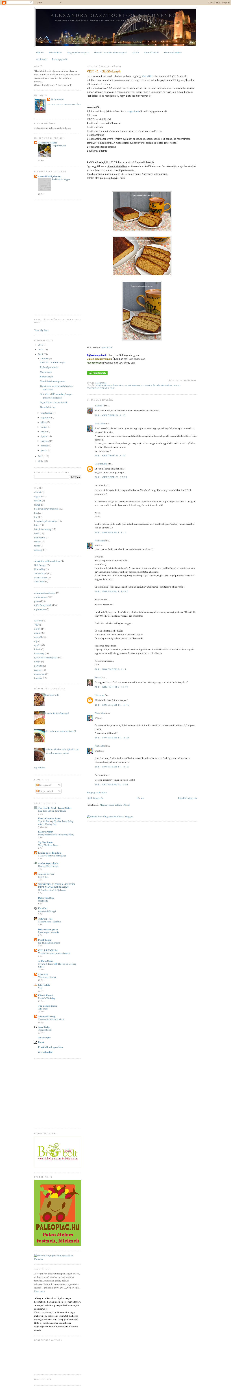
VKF (112, 388)
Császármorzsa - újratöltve (49, 921)
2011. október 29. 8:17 (110, 415)
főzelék (38, 500)
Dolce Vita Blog (46, 897)
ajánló (37, 632)
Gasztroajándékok (173, 52)
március (45, 440)
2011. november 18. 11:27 (112, 766)
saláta (37, 541)
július (44, 422)
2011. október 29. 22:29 (111, 477)
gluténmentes (133, 386)
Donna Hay (39, 569)
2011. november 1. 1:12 (111, 532)
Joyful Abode (106, 347)
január (44, 450)
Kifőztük (38, 620)
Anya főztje (44, 1026)
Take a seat (42, 1008)
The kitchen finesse (47, 1005)
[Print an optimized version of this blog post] (97, 375)
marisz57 (99, 405)
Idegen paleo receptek (78, 52)
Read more (39, 1291)
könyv (37, 661)
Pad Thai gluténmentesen (49, 942)
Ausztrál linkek (151, 52)
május (44, 431)
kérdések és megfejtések (46, 657)
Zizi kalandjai (45, 1051)
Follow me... (43, 876)
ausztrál (38, 637)
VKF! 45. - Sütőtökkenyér (104, 71)
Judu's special (45, 918)
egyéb (37, 645)
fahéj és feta (44, 984)
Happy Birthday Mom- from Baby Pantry (56, 834)
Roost (41, 1042)
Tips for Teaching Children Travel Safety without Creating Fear (55, 822)
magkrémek (133, 111)
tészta (37, 545)
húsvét (37, 649)
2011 (41, 354)
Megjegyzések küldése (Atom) (115, 804)
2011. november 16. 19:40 (112, 704)
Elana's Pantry (45, 831)
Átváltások (41, 59)
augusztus (46, 417)
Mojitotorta (43, 900)
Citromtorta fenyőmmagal (56, 713)
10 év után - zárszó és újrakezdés (52, 890)
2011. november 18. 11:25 (112, 737)
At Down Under (45, 960)
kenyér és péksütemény (157, 386)
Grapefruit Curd (59, 145)
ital (36, 517)
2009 (41, 460)
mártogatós (39, 537)
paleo (177, 386)
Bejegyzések (45, 785)
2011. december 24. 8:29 (111, 784)
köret (36, 525)
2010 (41, 456)
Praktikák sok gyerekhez (50, 1047)
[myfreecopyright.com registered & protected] (57, 1259)
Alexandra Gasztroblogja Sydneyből (116, 15)
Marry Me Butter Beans (48, 845)
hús (36, 512)
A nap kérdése (38, 767)
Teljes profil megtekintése (64, 105)
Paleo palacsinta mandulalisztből (60, 731)
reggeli (37, 669)
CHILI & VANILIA (48, 950)
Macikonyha (44, 1037)
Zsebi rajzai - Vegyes (61, 179)
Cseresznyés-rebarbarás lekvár (51, 1019)
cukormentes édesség (109, 386)
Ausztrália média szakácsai (47, 561)
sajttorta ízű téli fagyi (47, 911)
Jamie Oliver (40, 573)
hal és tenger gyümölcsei (46, 508)
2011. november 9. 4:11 (111, 669)
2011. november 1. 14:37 (111, 591)
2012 (41, 349)
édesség (38, 549)
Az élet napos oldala (48, 863)
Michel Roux (40, 577)
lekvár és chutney (42, 529)
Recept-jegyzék (59, 59)
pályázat (38, 665)
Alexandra (100, 423)
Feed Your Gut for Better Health (52, 810)
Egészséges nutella (49, 367)
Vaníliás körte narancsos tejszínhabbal (54, 953)
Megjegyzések (46, 791)
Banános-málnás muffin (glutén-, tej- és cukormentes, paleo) (61, 751)
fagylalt (38, 496)
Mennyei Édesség (46, 1016)
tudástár (38, 677)
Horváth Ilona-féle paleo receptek (110, 52)
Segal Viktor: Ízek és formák (53, 402)
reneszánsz (39, 674)
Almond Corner (46, 873)
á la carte (43, 974)
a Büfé (37, 628)
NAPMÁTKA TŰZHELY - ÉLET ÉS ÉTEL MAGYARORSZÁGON (56, 885)
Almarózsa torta (51, 694)
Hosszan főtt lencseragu (48, 866)
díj (35, 641)
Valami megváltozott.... (48, 977)
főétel (37, 504)
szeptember (47, 412)
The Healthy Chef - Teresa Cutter (55, 807)
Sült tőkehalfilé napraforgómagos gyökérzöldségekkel (56, 395)
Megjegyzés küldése (97, 792)
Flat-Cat (42, 908)
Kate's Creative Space (49, 818)
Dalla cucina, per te (48, 929)
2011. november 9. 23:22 (111, 686)
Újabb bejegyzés (95, 798)
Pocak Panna (44, 939)
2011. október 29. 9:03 (110, 455)
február (44, 445)
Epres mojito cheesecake (48, 932)
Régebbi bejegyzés (187, 798)
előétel (37, 492)
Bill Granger (40, 565)
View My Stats (41, 330)
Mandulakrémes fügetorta (52, 381)
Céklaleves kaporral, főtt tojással (52, 855)
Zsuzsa (98, 677)
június (44, 426)
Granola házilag (48, 407)
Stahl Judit (39, 581)
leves (36, 533)
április (44, 436)
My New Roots (45, 842)
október (45, 358)
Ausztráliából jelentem (49, 176)
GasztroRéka (101, 463)
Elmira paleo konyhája (50, 852)
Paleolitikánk (55, 52)
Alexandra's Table (47, 142)
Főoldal (40, 52)
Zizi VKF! (147, 76)
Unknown (99, 695)
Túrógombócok (44, 1029)
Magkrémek (46, 371)
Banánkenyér (46, 376)
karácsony (39, 653)
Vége (40, 987)
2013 (41, 344)
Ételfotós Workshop (46, 998)
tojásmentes (40, 609)
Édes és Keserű (45, 995)
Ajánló (135, 52)
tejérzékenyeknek (98, 388)
